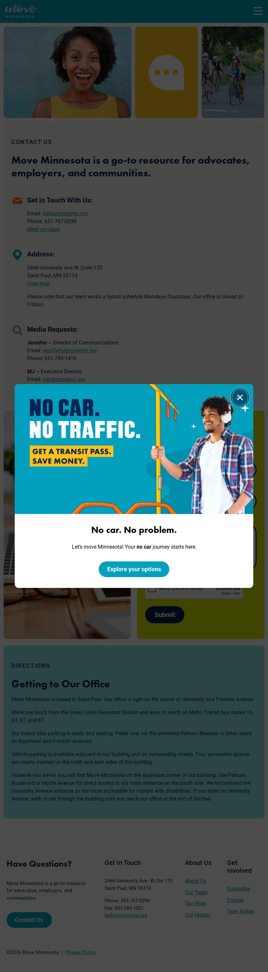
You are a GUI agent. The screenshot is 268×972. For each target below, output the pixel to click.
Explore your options (134, 569)
